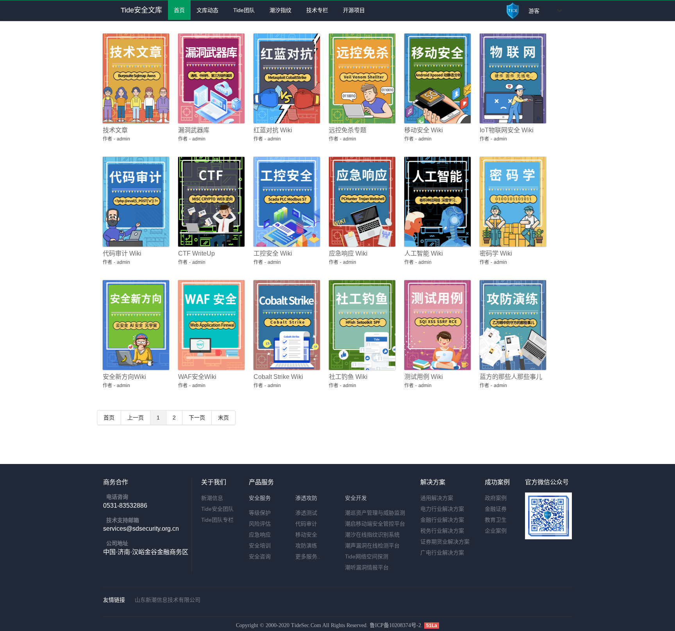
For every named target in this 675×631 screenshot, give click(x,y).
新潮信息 (212, 498)
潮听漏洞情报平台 (367, 567)
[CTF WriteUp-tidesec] (210, 202)
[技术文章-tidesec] (134, 78)
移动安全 (306, 534)
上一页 (135, 417)
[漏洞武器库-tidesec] (210, 78)
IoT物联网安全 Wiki (507, 130)
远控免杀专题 (347, 130)
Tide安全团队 (217, 509)
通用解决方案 (436, 498)
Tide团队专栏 (217, 520)
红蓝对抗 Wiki (273, 130)
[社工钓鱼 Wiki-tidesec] (361, 325)
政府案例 (496, 498)
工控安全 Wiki (273, 253)
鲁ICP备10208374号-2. (397, 625)
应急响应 (260, 534)
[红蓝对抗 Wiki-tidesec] (285, 78)
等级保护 (260, 513)
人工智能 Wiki (423, 253)
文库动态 (207, 10)
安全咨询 (260, 556)
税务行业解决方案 (442, 531)
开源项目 (352, 10)
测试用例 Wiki (423, 376)
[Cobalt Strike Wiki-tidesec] (285, 325)
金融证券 (496, 509)
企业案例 (496, 531)
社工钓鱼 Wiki (348, 376)
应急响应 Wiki (348, 253)
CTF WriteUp (196, 253)
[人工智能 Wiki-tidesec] (436, 202)
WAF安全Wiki (197, 376)
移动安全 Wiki (423, 130)
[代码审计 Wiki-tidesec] (134, 202)
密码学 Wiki (496, 253)
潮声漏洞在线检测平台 (372, 545)
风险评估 (260, 524)
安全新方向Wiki (124, 376)
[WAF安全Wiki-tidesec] (210, 325)
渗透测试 (306, 513)
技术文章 (115, 130)
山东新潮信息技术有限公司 (167, 600)
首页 (179, 10)
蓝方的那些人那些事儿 (511, 376)
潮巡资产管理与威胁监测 (375, 513)
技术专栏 (315, 10)
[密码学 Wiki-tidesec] (511, 202)
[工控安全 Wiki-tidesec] (285, 202)
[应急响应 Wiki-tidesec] (361, 202)
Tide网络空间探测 (366, 556)
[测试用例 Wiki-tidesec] (436, 325)
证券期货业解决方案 (445, 542)
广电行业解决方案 (442, 552)
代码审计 (306, 524)
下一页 (197, 417)
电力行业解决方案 (442, 509)
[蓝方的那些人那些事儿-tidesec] (511, 325)
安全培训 (260, 545)
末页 (223, 417)
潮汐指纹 (278, 10)
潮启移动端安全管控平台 (375, 524)
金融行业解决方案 (442, 520)
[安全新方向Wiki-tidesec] (134, 325)
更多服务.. (307, 556)
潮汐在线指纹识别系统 (372, 534)
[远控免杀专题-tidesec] (361, 78)
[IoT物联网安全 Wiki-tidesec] (511, 78)
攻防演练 (306, 545)
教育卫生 (496, 520)
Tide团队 (242, 10)
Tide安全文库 (141, 10)
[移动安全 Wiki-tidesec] (436, 78)
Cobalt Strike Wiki (278, 376)
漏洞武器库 (193, 130)
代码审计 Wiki (122, 253)
